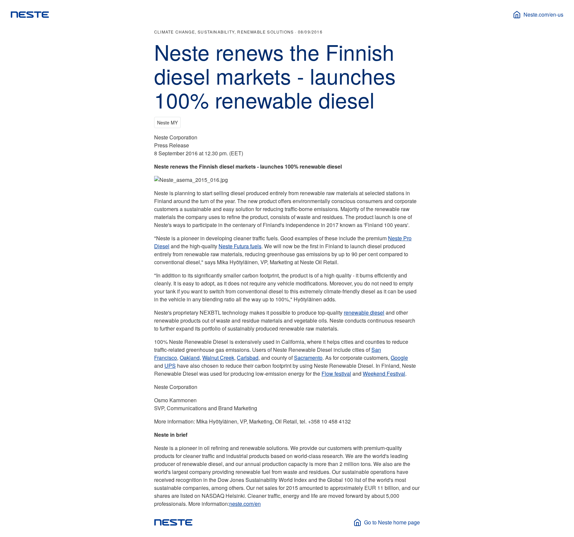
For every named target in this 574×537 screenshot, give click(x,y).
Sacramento (308, 357)
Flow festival (336, 373)
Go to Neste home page (392, 522)
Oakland (190, 357)
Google (399, 357)
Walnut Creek (218, 357)
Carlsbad (247, 357)
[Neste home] (30, 14)
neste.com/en (245, 503)
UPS (170, 365)
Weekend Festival (384, 373)
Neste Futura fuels (240, 246)
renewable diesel (364, 312)
